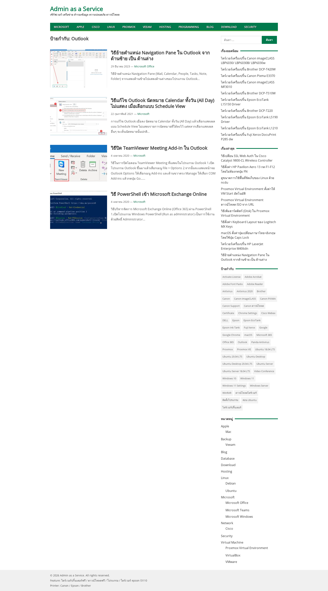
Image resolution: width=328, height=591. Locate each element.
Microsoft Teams (237, 510)
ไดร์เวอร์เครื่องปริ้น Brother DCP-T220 (247, 111)
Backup (226, 439)
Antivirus (227, 291)
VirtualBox (233, 555)
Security (250, 27)
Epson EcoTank (252, 320)
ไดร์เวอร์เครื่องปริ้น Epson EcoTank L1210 (249, 128)
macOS (248, 335)
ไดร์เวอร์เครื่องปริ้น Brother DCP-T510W (248, 93)
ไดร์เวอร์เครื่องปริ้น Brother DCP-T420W (248, 69)
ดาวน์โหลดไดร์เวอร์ (246, 393)
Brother (261, 291)
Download (229, 27)
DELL (225, 320)
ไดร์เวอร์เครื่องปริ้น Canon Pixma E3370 (248, 76)
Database (228, 458)
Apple (80, 27)
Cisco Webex (268, 313)
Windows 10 (229, 378)
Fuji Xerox (249, 327)
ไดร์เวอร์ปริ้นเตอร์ (231, 407)
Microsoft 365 (264, 335)
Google (263, 327)
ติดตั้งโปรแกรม (230, 400)
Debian (231, 483)
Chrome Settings (247, 313)
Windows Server (259, 385)
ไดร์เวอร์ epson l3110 (134, 580)
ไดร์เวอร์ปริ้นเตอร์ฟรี (73, 580)
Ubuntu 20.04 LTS (232, 356)
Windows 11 (247, 378)
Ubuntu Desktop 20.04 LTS (237, 363)
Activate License (231, 277)
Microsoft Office (144, 66)
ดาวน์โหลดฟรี (96, 580)
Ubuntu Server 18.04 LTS (236, 371)
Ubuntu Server (264, 363)
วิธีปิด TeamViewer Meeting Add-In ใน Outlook (159, 148)
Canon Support (231, 306)
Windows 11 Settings (234, 385)
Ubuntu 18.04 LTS (265, 349)
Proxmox (128, 27)
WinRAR (226, 393)
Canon (226, 298)
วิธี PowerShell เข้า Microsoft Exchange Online (159, 194)
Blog (210, 27)
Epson (235, 320)
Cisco (96, 27)
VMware (231, 562)
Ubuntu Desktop (255, 356)
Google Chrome (231, 335)
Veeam (147, 27)
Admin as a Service (76, 9)
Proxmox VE (244, 349)
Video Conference (264, 371)
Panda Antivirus (260, 342)
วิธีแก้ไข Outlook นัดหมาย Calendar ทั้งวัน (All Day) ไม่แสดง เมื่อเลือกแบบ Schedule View (162, 103)
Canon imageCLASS (245, 298)
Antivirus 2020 (245, 291)
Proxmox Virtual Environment (247, 548)
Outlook (242, 342)
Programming (189, 27)
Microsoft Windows (239, 516)
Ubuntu (231, 491)
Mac (228, 432)
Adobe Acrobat (253, 277)
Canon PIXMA (268, 298)
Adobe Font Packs (232, 284)
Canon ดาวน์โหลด (254, 306)
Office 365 (228, 342)
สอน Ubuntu (250, 400)
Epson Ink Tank (231, 327)
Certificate (228, 313)
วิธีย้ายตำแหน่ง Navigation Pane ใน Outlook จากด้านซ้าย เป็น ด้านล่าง (160, 55)
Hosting (165, 27)
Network (227, 523)
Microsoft (61, 27)
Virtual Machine (232, 542)
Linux (111, 27)
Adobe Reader (255, 284)
